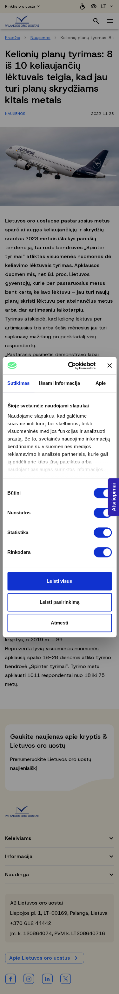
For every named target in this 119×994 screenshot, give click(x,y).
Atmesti (59, 622)
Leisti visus (59, 581)
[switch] (103, 513)
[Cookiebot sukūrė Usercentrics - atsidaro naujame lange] (71, 366)
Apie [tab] (101, 383)
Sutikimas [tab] (18, 383)
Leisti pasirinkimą (59, 602)
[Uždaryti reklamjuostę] (109, 365)
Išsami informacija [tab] (59, 383)
